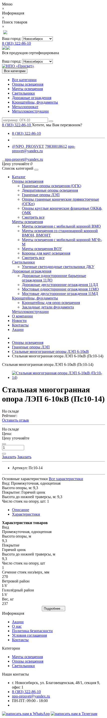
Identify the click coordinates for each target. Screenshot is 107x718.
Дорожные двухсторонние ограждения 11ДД (60, 285)
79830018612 (56, 146)
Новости (19, 320)
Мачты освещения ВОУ (42, 249)
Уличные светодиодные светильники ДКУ (58, 267)
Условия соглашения (29, 635)
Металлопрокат (25, 107)
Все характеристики (66, 479)
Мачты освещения (27, 89)
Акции (18, 329)
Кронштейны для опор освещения (51, 302)
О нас (17, 626)
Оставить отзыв (15, 420)
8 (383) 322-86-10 (16, 43)
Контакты (20, 325)
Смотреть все (33, 217)
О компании (22, 316)
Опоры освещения (27, 84)
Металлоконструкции (30, 111)
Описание (20, 510)
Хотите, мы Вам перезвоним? (57, 125)
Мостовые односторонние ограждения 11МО (60, 289)
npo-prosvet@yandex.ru (22, 159)
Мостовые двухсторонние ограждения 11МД (60, 293)
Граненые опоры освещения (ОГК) (51, 186)
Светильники (23, 93)
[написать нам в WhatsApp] (26, 714)
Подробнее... (53, 608)
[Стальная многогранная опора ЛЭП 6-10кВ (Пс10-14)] (58, 377)
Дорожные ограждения (31, 98)
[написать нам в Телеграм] (74, 714)
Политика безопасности (32, 631)
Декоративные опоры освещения (50, 190)
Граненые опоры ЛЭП (41, 195)
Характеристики (26, 514)
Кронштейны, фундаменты (35, 102)
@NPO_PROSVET (28, 146)
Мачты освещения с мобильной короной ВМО (61, 226)
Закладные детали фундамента (48, 307)
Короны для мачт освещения (46, 253)
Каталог (19, 177)
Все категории (24, 80)
